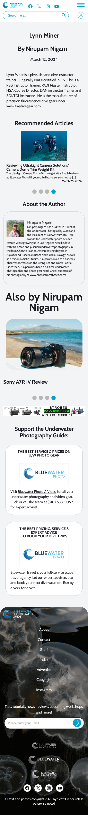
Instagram (44, 690)
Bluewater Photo (57, 235)
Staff (44, 649)
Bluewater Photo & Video (37, 491)
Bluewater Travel (23, 572)
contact (44, 639)
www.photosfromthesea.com (47, 275)
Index (44, 659)
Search (64, 15)
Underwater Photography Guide (51, 231)
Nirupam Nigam (46, 48)
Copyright (44, 679)
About (44, 629)
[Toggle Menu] (80, 5)
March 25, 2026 (72, 181)
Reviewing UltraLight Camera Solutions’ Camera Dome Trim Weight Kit (37, 167)
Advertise (44, 669)
